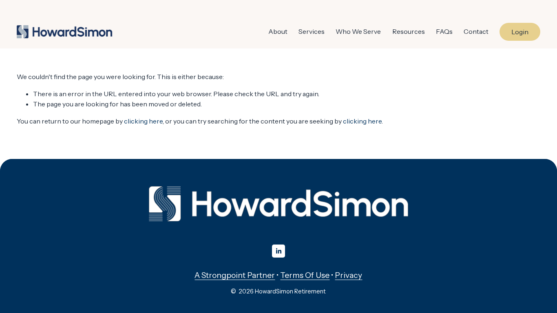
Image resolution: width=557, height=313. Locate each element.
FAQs (444, 31)
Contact (476, 31)
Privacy (348, 275)
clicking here (143, 121)
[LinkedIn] (278, 251)
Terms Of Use (304, 275)
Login (519, 32)
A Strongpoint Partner (235, 275)
